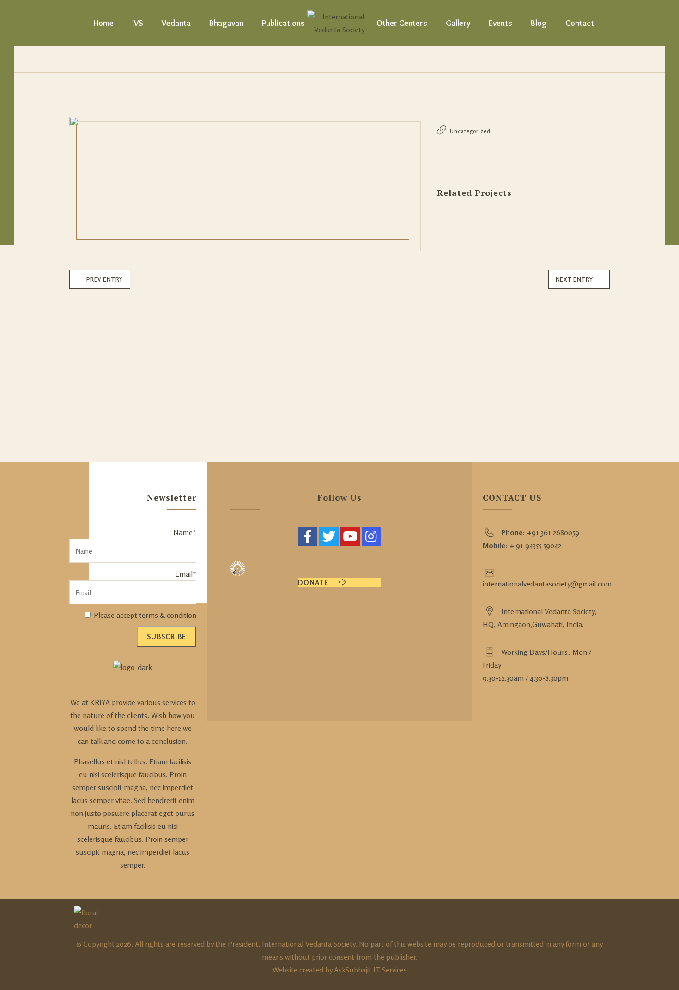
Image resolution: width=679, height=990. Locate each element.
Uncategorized (470, 130)
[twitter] (329, 536)
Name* (184, 532)
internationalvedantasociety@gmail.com (547, 583)
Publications (283, 23)
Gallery (458, 23)
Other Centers (401, 23)
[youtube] (350, 536)
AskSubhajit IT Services (370, 969)
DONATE (314, 582)
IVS (137, 23)
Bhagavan (226, 23)
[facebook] (307, 536)
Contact (579, 23)
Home (103, 23)
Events (500, 23)
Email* (185, 574)
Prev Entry (104, 279)
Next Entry (574, 279)
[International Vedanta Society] (339, 23)
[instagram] (371, 536)
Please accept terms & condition (144, 615)
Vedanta (176, 23)
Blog (539, 23)
